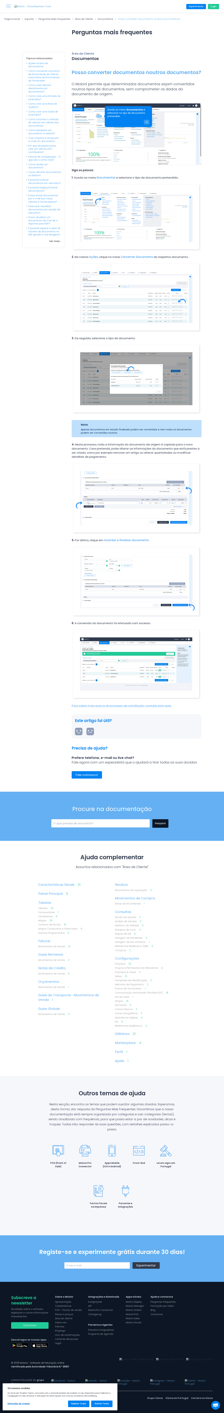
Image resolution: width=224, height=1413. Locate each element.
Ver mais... (55, 241)
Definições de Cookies (19, 1403)
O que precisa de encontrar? (68, 823)
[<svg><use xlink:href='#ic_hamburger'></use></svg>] (8, 6)
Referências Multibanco (131, 1025)
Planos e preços (64, 1314)
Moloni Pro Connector (100, 1310)
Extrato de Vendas (128, 917)
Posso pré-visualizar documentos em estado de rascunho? (44, 209)
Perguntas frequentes (163, 1301)
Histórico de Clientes (129, 925)
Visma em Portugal (176, 1398)
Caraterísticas (63, 1306)
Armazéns (123, 1005)
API (90, 1306)
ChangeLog (94, 1314)
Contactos (157, 1314)
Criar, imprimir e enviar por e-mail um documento (43, 140)
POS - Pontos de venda (68, 1310)
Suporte (29, 19)
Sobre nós (60, 1322)
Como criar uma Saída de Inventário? (43, 113)
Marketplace (128, 1043)
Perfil (121, 1052)
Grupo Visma (155, 1398)
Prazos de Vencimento (130, 988)
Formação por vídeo (162, 1306)
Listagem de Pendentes (131, 938)
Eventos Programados (53, 933)
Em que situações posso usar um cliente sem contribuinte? (42, 149)
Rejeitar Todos (78, 1403)
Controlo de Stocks (52, 924)
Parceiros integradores (101, 1330)
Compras (123, 950)
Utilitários (125, 1034)
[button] (215, 1405)
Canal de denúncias (66, 1339)
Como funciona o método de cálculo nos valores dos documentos (43, 122)
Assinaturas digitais (129, 1017)
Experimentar (146, 1265)
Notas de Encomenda (129, 903)
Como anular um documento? (38, 166)
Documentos (105, 19)
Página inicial (12, 19)
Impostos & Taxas (127, 972)
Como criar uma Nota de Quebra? (42, 105)
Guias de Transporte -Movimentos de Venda (68, 997)
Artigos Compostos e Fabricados (60, 928)
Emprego (60, 1330)
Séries (121, 976)
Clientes (45, 908)
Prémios (59, 1326)
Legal (58, 1343)
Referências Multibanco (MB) (134, 946)
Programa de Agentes (100, 1334)
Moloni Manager (135, 1306)
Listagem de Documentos (132, 942)
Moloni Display (134, 1301)
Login (213, 6)
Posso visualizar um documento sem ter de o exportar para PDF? (43, 220)
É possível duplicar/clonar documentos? (43, 189)
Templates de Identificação (133, 980)
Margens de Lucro (128, 929)
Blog (153, 1310)
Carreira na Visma (202, 1398)
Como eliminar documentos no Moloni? (44, 174)
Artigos (45, 920)
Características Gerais (59, 884)
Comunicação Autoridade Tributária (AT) (141, 992)
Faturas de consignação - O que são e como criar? (44, 158)
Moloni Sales (133, 1318)
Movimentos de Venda (54, 946)
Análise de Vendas (128, 921)
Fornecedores (48, 912)
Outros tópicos (126, 1009)
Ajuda (121, 1061)
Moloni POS (132, 1314)
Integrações (95, 1301)
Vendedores (47, 916)
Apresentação (63, 1301)
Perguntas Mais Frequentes (54, 19)
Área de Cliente (84, 19)
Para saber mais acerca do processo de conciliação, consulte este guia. (122, 706)
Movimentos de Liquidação (133, 890)
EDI (119, 1021)
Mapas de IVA (125, 933)
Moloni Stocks (133, 1322)
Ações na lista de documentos (38, 65)
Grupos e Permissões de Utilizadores (139, 968)
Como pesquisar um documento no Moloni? (41, 132)
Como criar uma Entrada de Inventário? (44, 98)
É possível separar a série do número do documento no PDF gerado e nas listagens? (44, 231)
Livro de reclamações (67, 1335)
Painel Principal (53, 894)
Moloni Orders (134, 1310)
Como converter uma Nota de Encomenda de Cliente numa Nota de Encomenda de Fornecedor (44, 76)
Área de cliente (63, 1318)
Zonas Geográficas (128, 1013)
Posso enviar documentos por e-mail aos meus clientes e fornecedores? (43, 198)
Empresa (123, 963)
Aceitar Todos (102, 1403)
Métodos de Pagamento (131, 984)
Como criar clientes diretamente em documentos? (39, 88)
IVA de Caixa (124, 997)
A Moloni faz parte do (27, 1381)
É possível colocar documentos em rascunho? (44, 181)
